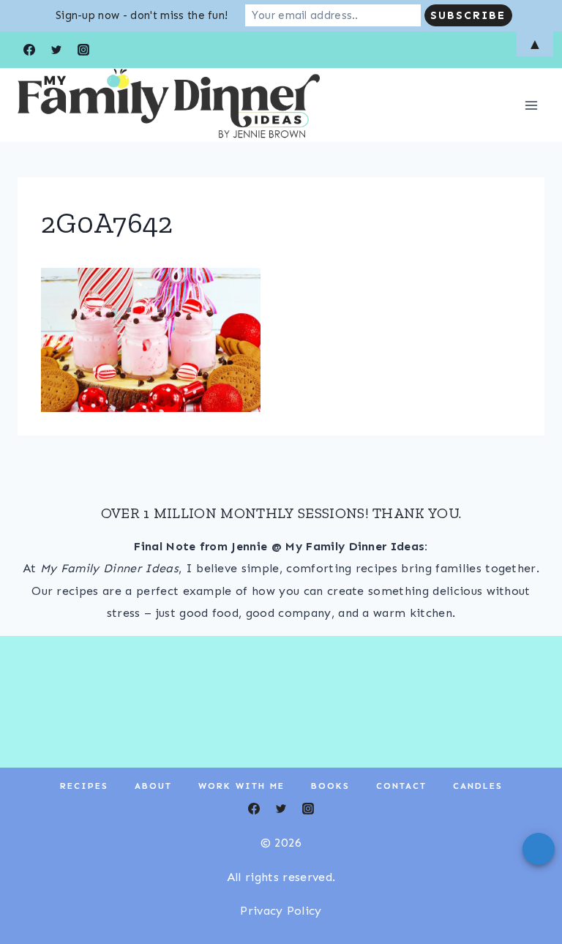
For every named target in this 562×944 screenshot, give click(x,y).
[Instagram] (308, 808)
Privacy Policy (280, 911)
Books (330, 786)
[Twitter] (281, 808)
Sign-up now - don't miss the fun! (142, 15)
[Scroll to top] (528, 888)
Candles (478, 786)
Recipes (84, 786)
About (153, 786)
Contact (401, 786)
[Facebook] (254, 808)
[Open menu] (530, 105)
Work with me (241, 786)
